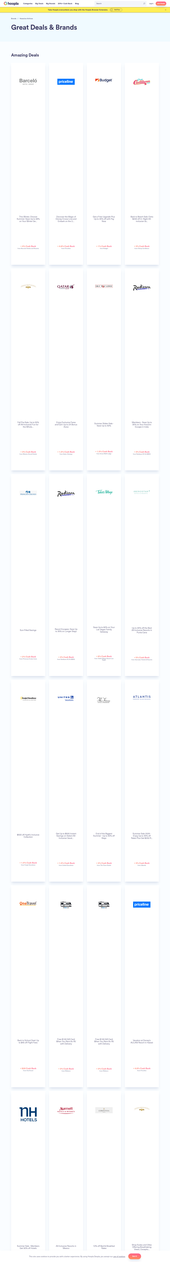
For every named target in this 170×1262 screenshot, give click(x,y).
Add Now (117, 10)
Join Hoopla (161, 3)
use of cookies (119, 1256)
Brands (13, 18)
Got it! (134, 1256)
